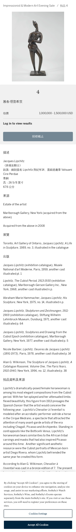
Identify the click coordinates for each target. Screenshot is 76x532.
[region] (38, 502)
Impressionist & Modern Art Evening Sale (29, 5)
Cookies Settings (38, 513)
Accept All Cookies (38, 524)
